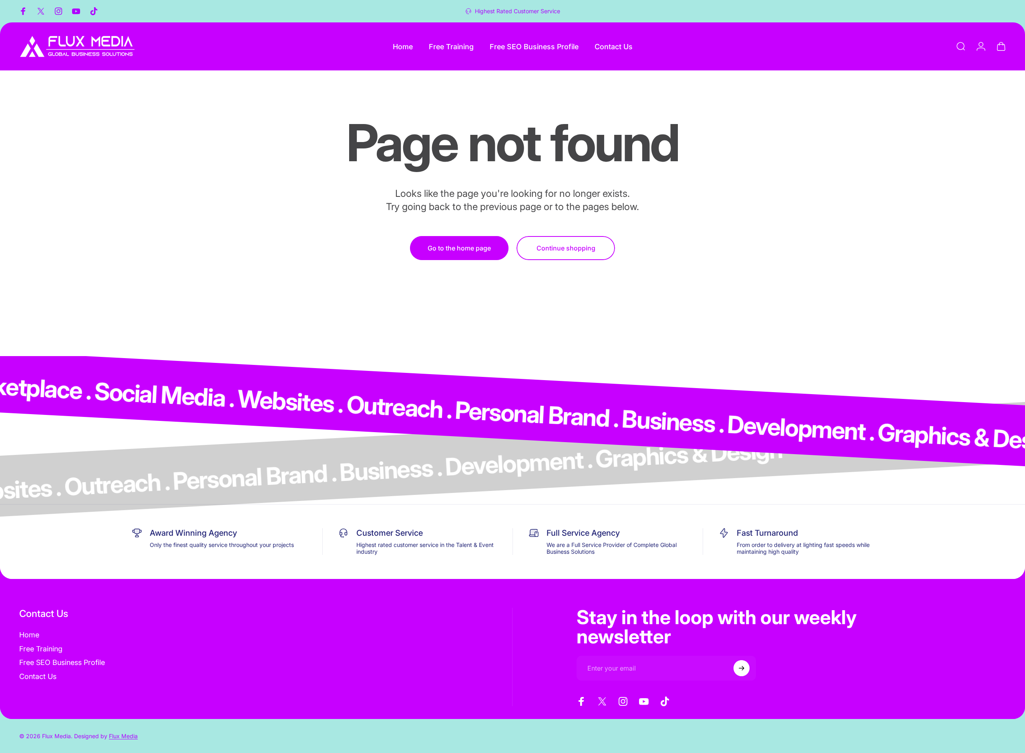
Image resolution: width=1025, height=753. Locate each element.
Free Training (40, 649)
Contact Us (37, 676)
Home (29, 635)
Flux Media (123, 736)
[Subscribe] (742, 668)
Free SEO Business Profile (62, 662)
